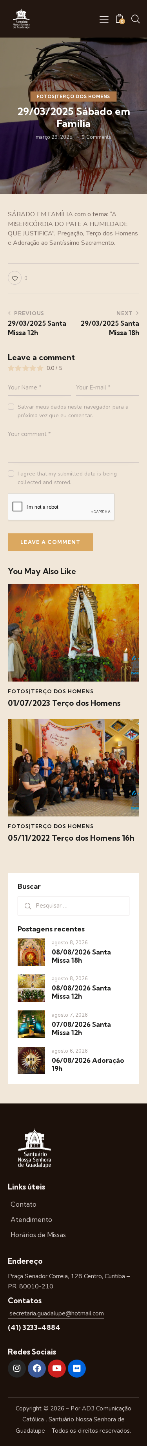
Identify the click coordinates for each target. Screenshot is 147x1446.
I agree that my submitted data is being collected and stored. (67, 478)
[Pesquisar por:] (73, 905)
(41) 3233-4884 (34, 1327)
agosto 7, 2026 (70, 1015)
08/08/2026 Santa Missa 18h (81, 956)
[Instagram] (17, 1369)
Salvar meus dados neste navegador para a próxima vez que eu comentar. (73, 411)
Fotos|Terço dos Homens (74, 96)
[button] (104, 19)
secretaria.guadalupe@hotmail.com (56, 1313)
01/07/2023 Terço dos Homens (64, 703)
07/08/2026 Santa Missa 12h (81, 1028)
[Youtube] (57, 1369)
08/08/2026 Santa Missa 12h (81, 992)
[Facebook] (37, 1369)
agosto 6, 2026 (70, 1051)
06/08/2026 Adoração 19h (88, 1064)
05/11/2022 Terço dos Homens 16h (71, 838)
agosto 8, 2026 (70, 942)
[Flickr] (77, 1369)
